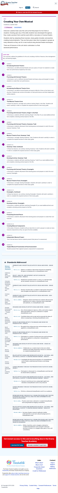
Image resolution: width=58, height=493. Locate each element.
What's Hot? (39, 465)
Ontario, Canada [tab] (7, 362)
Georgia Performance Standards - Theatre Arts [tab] (8, 310)
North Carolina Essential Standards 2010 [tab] (7, 330)
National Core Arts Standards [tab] (8, 267)
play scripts (15, 473)
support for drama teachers (12, 474)
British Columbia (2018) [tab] (7, 356)
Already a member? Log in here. (37, 445)
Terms (54, 485)
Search (37, 7)
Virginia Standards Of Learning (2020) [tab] (7, 370)
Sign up (28, 7)
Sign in (21, 7)
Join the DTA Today (17, 445)
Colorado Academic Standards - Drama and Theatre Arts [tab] (7, 286)
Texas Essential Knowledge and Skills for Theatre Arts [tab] (8, 341)
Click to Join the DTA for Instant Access (30, 12)
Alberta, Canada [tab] (7, 350)
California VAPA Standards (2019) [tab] (7, 275)
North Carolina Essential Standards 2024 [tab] (7, 320)
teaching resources (23, 473)
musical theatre (17, 27)
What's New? (39, 463)
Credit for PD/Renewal (39, 471)
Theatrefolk (5, 470)
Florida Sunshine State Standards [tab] (7, 301)
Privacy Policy (24, 485)
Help (38, 488)
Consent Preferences (44, 485)
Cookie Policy (33, 485)
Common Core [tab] (7, 294)
